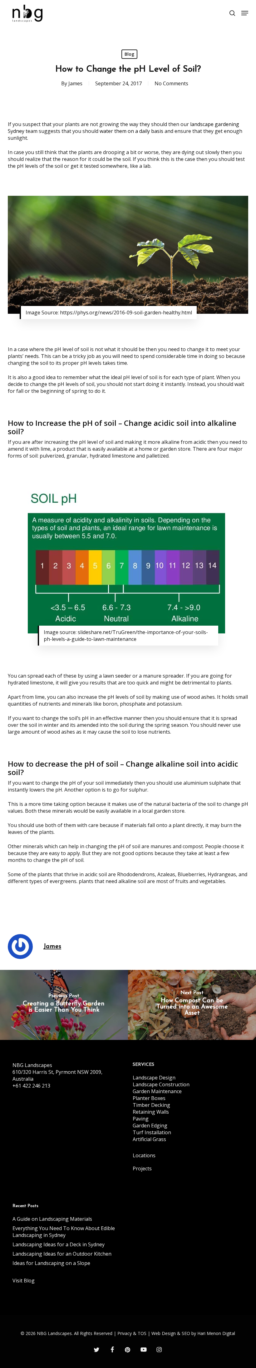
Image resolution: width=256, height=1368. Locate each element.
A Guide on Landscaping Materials (52, 1218)
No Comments (171, 83)
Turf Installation (152, 1132)
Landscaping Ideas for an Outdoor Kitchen (61, 1253)
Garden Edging (150, 1125)
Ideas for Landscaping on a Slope (51, 1263)
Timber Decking (151, 1105)
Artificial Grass (149, 1139)
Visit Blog (23, 1280)
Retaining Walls (151, 1111)
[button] (244, 13)
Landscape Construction (161, 1084)
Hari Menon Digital (216, 1333)
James (75, 83)
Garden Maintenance (157, 1091)
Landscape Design (154, 1077)
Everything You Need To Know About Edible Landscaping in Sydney (63, 1232)
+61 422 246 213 (31, 1085)
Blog (129, 54)
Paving (141, 1118)
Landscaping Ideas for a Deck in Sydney (58, 1244)
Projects (142, 1168)
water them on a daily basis (131, 131)
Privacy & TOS (131, 1333)
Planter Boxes (149, 1098)
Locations (144, 1155)
